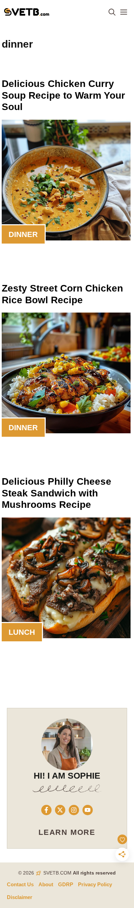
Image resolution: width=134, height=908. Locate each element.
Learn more (67, 832)
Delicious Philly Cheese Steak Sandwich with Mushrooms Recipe (56, 493)
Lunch (22, 632)
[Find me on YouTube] (87, 810)
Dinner (23, 234)
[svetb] (26, 12)
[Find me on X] (60, 810)
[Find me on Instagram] (74, 810)
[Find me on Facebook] (46, 810)
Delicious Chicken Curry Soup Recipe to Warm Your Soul (63, 95)
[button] (112, 12)
